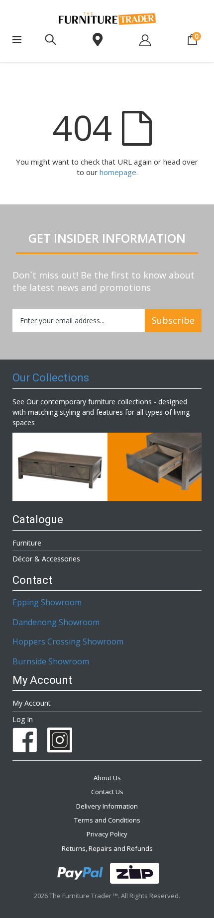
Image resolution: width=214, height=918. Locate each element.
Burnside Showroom (50, 661)
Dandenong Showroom (56, 622)
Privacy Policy (107, 833)
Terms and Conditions (107, 820)
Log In (22, 719)
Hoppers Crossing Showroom (67, 641)
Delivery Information (107, 806)
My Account (31, 703)
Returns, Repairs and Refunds (107, 848)
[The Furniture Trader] (107, 18)
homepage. (119, 172)
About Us (107, 777)
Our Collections (50, 377)
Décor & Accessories (46, 558)
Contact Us (107, 791)
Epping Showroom (47, 602)
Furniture (26, 543)
